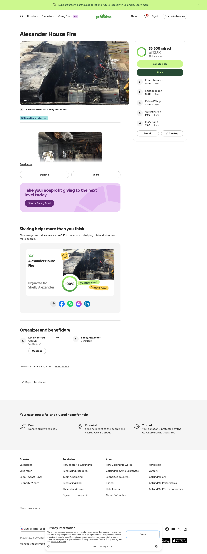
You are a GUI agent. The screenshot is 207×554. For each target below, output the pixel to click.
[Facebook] (62, 303)
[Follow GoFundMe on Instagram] (185, 529)
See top (174, 133)
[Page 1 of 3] (25, 100)
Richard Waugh (153, 101)
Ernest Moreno (153, 80)
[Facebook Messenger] (79, 303)
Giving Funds (67, 16)
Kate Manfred (36, 337)
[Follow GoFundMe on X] (179, 529)
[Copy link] (53, 303)
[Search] (22, 16)
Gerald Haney (153, 111)
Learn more (142, 4)
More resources (29, 508)
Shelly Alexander (91, 337)
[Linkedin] (87, 303)
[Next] (123, 99)
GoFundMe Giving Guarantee (158, 432)
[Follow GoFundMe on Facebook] (167, 529)
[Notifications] (145, 16)
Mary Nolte (151, 122)
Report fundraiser (35, 382)
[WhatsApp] (70, 303)
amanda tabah (153, 90)
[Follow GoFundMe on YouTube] (173, 529)
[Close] (198, 4)
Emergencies (62, 366)
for (46, 109)
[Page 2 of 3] (28, 100)
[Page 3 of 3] (30, 100)
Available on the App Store (179, 540)
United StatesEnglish (35, 529)
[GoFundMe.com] (104, 16)
